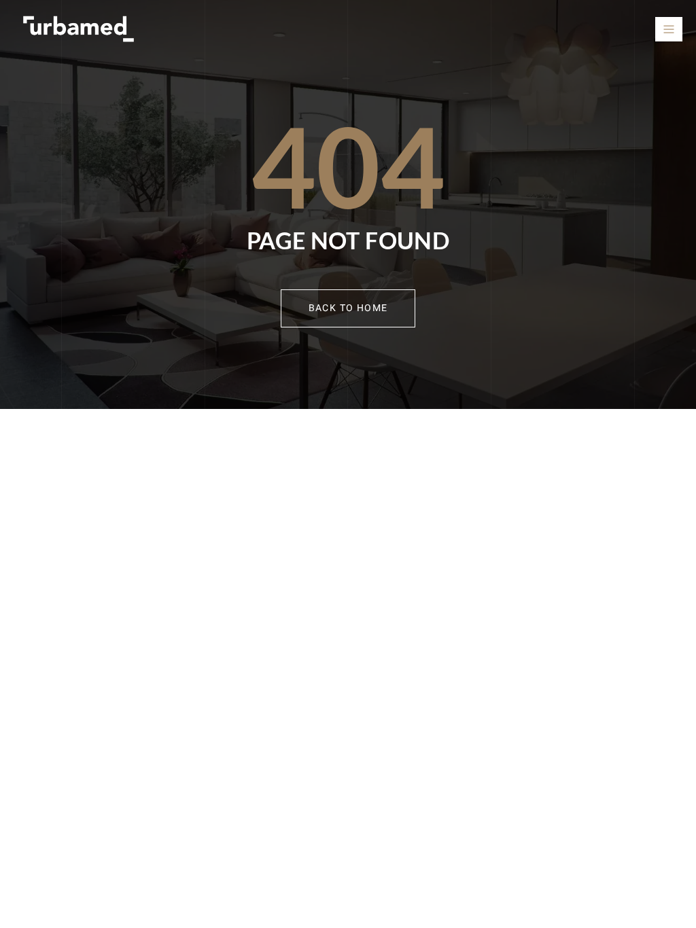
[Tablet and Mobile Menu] (668, 29)
